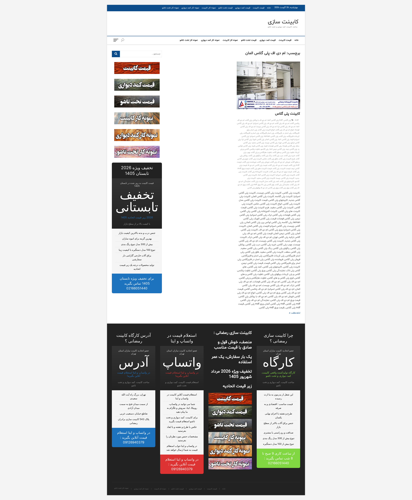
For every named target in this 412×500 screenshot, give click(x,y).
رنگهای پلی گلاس (254, 155)
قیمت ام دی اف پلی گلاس (278, 165)
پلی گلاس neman (271, 136)
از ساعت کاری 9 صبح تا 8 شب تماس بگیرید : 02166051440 (278, 458)
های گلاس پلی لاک (267, 184)
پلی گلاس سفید (258, 142)
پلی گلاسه (264, 149)
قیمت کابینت (258, 7)
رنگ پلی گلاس (267, 155)
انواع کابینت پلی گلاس (266, 130)
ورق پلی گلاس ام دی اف (269, 188)
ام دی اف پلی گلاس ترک (286, 126)
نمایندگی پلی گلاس (282, 184)
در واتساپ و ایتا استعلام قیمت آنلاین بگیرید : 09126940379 (181, 464)
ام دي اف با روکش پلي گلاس (256, 120)
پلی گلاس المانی (271, 139)
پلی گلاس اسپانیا (256, 136)
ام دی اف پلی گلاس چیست (266, 126)
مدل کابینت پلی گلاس (259, 181)
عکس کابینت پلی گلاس (258, 159)
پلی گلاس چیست (271, 142)
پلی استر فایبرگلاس (267, 133)
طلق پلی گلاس (272, 159)
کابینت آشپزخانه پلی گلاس (258, 171)
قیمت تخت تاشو (225, 7)
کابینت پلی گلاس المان (266, 175)
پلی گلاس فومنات (288, 146)
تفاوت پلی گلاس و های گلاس (283, 152)
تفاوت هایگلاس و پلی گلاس (261, 152)
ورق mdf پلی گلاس (253, 184)
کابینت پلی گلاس (287, 113)
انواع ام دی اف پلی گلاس (285, 130)
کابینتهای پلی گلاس (287, 181)
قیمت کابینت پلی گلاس (281, 168)
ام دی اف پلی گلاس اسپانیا (263, 123)
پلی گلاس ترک (247, 139)
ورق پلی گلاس (284, 188)
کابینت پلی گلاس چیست (285, 178)
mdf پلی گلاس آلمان (275, 120)
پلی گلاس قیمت (257, 146)
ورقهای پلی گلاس (253, 188)
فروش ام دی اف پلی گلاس (280, 162)
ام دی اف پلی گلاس (282, 123)
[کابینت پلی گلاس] (268, 85)
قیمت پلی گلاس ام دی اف (257, 165)
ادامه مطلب (293, 313)
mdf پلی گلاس (291, 120)
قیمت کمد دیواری (242, 7)
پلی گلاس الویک (258, 139)
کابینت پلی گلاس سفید (266, 178)
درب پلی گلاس (278, 155)
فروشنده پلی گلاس (249, 162)
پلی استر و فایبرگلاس (251, 133)
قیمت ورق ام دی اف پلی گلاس (280, 171)
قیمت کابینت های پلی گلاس (261, 168)
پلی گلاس (282, 136)
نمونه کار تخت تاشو (170, 7)
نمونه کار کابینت (209, 7)
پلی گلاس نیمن (291, 149)
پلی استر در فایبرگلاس (283, 133)
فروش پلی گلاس (263, 162)
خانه (269, 7)
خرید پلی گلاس (289, 155)
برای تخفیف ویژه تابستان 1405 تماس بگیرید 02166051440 (137, 283)
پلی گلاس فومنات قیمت (273, 146)
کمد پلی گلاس (274, 181)
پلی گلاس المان (283, 139)
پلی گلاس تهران (284, 142)
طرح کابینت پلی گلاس (287, 159)
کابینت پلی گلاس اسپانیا (285, 175)
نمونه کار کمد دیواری (190, 7)
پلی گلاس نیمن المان (277, 149)
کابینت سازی (283, 22)
